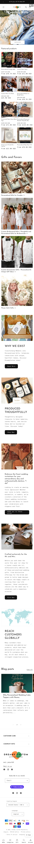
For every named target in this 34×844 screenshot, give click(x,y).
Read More (11, 366)
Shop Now (10, 432)
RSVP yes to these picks (14, 512)
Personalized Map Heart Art (24, 144)
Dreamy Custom (16, 829)
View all (30, 669)
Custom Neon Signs (22, 69)
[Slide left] (13, 725)
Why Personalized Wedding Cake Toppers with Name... (17, 696)
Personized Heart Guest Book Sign (9, 120)
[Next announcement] (31, 2)
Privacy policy (25, 831)
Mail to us (7, 766)
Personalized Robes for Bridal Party (23, 94)
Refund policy (14, 831)
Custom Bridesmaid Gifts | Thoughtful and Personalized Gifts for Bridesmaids (16, 232)
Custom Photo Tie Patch (7, 93)
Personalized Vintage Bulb (8, 69)
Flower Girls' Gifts (7, 308)
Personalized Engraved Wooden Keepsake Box (23, 120)
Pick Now (10, 597)
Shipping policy (24, 834)
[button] (3, 7)
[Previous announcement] (3, 2)
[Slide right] (21, 725)
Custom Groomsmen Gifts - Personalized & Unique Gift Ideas (16, 270)
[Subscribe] (27, 781)
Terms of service (12, 834)
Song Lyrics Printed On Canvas (7, 145)
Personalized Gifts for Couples (12, 195)
